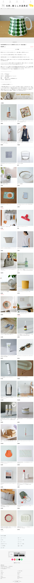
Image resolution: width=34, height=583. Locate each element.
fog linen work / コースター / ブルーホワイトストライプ (8, 163)
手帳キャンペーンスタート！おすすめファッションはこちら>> (8, 8)
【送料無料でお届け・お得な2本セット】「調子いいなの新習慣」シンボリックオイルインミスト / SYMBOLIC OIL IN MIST (8, 419)
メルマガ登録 (17, 49)
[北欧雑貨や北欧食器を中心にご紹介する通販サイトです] (17, 5)
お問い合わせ (19, 572)
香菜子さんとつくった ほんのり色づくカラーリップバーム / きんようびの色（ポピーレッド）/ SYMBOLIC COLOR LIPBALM (25, 484)
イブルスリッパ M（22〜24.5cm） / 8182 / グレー (7, 334)
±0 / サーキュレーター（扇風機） (5, 291)
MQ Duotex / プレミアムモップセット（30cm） (23, 397)
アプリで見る (16, 581)
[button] (1, 26)
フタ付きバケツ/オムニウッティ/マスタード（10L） (23, 291)
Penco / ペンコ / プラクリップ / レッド (22, 226)
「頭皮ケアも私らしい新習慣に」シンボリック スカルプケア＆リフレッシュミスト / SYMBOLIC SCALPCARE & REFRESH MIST (25, 270)
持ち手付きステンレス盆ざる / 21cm (5, 226)
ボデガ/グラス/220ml (20, 163)
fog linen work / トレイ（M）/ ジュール (6, 204)
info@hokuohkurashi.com (4, 566)
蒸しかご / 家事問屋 (20, 183)
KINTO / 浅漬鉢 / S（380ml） (4, 183)
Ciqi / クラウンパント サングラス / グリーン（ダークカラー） (25, 355)
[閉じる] (19, 581)
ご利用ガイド (2, 572)
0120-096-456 (10, 566)
